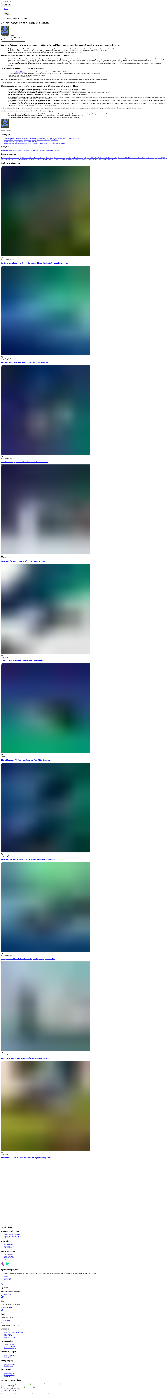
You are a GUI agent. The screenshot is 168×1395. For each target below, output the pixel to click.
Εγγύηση (6, 1276)
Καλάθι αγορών (8, 1366)
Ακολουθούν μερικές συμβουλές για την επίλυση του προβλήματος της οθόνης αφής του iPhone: (31, 140)
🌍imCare (7, 1376)
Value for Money (9, 1257)
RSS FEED (4, 1390)
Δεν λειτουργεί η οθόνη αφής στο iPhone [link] (15, 18)
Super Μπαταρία (8, 1256)
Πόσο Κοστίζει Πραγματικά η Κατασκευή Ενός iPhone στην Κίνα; (109, 158)
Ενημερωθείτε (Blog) (10, 1337)
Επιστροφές (7, 1279)
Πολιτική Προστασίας (10, 1355)
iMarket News (5, 150)
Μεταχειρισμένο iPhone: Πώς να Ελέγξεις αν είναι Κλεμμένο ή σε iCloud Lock (91, 159)
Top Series (7, 1259)
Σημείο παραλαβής (9, 1375)
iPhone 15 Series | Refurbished (12, 1234)
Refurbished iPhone (9, 1244)
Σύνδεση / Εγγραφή (9, 1364)
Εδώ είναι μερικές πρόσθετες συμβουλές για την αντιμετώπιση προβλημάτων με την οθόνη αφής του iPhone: (34, 143)
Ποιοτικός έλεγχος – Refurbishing (13, 1332)
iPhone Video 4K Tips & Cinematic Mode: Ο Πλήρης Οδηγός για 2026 (26, 1158)
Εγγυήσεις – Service (9, 1373)
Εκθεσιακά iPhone (9, 1246)
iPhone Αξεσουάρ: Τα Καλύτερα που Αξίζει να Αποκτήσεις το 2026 (25, 1058)
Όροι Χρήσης (8, 1357)
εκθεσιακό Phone (20, 72)
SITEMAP (10, 1390)
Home (6, 9)
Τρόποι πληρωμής (9, 1344)
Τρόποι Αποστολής (9, 1346)
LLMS (15, 1390)
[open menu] (9, 5)
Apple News (24, 150)
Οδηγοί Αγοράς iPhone (34, 150)
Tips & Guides (13, 150)
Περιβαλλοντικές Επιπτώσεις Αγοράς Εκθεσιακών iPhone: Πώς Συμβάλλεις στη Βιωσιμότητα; (27, 158)
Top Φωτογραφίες (9, 1254)
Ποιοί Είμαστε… (9, 1335)
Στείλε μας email (5, 1320)
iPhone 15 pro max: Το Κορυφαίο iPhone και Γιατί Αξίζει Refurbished (49, 159)
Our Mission (7, 1334)
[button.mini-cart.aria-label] (2, 5)
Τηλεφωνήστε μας (6, 1294)
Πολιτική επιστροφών (10, 1348)
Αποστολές (7, 1278)
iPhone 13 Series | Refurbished (12, 1238)
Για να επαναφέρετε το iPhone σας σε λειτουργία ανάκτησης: (21, 141)
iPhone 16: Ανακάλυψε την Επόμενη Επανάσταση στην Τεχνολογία (72, 158)
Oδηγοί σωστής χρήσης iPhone (50, 150)
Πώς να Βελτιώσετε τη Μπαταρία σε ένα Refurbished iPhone (22, 660)
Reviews (19, 150)
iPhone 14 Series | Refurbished (12, 1236)
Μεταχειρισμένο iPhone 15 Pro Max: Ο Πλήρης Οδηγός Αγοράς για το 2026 (28, 959)
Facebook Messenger (6, 1307)
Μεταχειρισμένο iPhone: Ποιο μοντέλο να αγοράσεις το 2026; (145, 158)
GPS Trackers (8, 1247)
